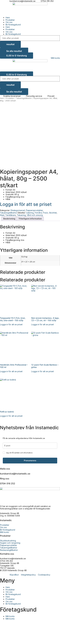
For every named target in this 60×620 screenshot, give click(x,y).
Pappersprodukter (34, 210)
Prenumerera (30, 460)
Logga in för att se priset (26, 204)
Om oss (9, 22)
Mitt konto (10, 616)
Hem (8, 17)
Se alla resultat (14, 51)
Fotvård (38, 213)
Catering (30, 213)
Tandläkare (10, 215)
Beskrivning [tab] (9, 218)
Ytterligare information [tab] (30, 218)
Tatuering (21, 215)
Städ (2, 215)
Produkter (10, 20)
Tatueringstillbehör (24, 98)
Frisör (45, 213)
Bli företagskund (13, 24)
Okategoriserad (17, 210)
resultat (10, 44)
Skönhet (53, 213)
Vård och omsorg (35, 215)
